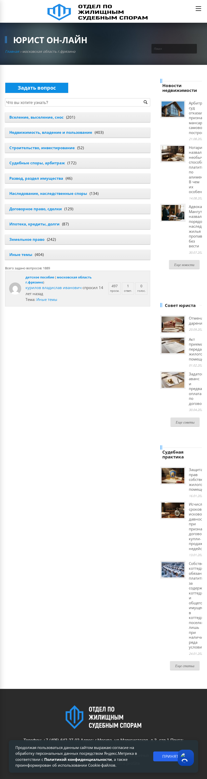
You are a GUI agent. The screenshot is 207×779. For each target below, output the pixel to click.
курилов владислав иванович (53, 287)
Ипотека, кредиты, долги (34, 223)
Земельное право (26, 239)
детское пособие (39, 277)
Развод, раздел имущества (36, 178)
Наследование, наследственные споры (48, 193)
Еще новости (184, 264)
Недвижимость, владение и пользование (50, 132)
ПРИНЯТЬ (171, 756)
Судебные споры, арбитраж (37, 162)
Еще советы (185, 422)
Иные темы (20, 254)
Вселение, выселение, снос (36, 117)
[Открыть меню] (198, 9)
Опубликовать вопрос (37, 87)
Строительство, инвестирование (42, 147)
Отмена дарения (196, 321)
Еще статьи (184, 665)
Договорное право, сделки (35, 208)
